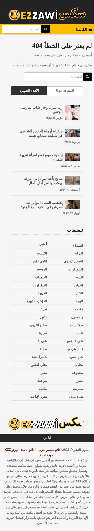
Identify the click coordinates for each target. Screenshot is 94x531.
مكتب (43, 388)
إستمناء (78, 245)
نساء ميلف (76, 396)
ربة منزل (77, 317)
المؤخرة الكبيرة (37, 301)
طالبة (43, 349)
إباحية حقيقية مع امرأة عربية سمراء (41, 157)
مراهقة (42, 381)
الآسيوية (41, 253)
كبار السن (76, 357)
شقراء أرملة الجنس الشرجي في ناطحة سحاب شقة (41, 133)
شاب (79, 333)
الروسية (41, 269)
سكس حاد (76, 325)
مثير (44, 373)
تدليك (43, 309)
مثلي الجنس (39, 365)
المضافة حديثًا (65, 90)
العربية (42, 293)
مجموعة (77, 373)
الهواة (79, 301)
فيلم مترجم (75, 349)
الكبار (79, 293)
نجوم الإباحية (38, 396)
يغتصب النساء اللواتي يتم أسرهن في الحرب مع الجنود (42, 204)
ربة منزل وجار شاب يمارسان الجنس (41, 109)
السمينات (41, 277)
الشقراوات (40, 285)
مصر (80, 381)
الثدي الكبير (39, 261)
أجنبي (43, 244)
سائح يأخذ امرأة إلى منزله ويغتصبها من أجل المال (43, 180)
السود (79, 277)
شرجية (42, 341)
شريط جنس (75, 341)
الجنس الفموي (73, 261)
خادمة (79, 309)
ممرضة (78, 388)
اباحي (47, 438)
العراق (78, 285)
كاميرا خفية (39, 357)
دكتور (43, 317)
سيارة (43, 333)
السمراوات (75, 269)
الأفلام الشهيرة (29, 90)
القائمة (81, 29)
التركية (78, 253)
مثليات (78, 365)
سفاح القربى (38, 325)
